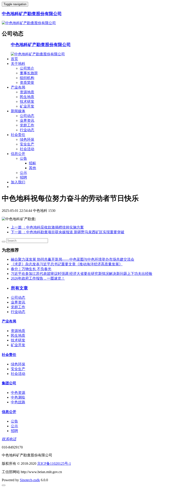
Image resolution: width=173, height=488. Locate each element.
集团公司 (9, 383)
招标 (32, 163)
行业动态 (27, 130)
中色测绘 (18, 397)
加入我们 (18, 182)
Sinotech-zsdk (30, 480)
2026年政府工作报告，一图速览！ (38, 278)
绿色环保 (27, 139)
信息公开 (18, 154)
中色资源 (18, 393)
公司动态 (27, 116)
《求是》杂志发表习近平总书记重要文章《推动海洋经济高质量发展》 (67, 264)
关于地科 (18, 63)
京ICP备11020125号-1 (54, 463)
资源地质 (27, 92)
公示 (23, 173)
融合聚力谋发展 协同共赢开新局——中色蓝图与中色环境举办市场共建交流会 (72, 259)
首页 (14, 59)
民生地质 (27, 97)
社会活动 (27, 149)
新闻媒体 (18, 111)
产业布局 (18, 87)
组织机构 (27, 78)
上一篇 (47, 227)
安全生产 (27, 144)
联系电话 (9, 439)
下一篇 (67, 232)
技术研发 (27, 101)
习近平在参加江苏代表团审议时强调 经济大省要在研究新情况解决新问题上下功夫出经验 (81, 274)
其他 (32, 168)
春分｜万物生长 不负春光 (31, 269)
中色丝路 (18, 402)
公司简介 (27, 68)
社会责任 (18, 135)
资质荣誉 (27, 82)
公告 (23, 158)
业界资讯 (27, 120)
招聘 (23, 177)
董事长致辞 (29, 73)
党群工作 (27, 125)
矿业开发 (27, 106)
